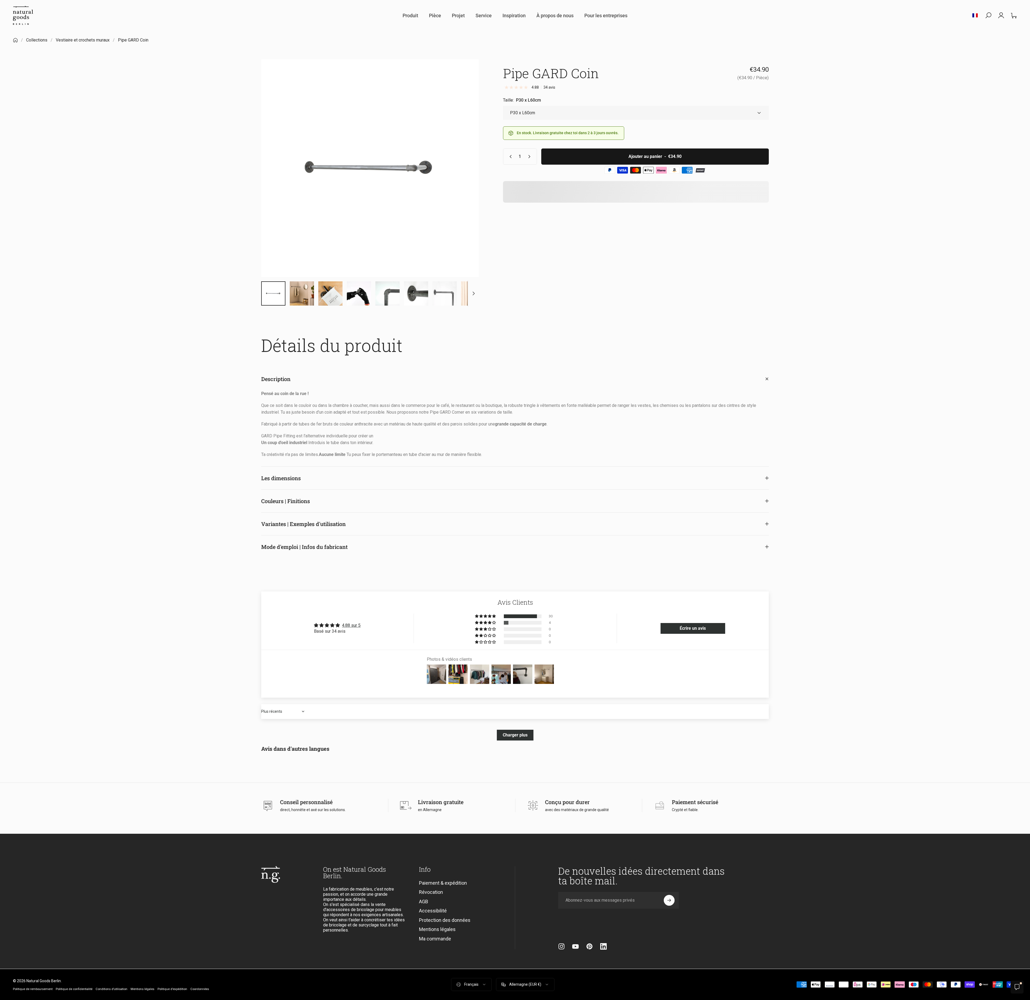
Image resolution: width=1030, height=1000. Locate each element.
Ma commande (435, 939)
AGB (423, 901)
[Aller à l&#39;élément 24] (444, 293)
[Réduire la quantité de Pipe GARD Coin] (509, 156)
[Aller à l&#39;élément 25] (473, 293)
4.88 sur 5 (351, 625)
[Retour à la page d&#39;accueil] (15, 40)
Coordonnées (199, 989)
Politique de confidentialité (74, 989)
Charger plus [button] (515, 735)
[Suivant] (464, 181)
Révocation (431, 892)
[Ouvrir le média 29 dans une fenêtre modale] (370, 168)
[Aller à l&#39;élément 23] (416, 293)
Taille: (522, 100)
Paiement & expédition (443, 883)
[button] (486, 616)
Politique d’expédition (172, 989)
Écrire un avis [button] (693, 628)
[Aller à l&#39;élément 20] (330, 293)
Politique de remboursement (33, 989)
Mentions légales (437, 929)
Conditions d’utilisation (111, 989)
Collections (36, 40)
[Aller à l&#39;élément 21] (359, 293)
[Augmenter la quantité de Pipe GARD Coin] (530, 156)
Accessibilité (433, 911)
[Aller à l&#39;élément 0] (273, 293)
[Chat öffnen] (1017, 987)
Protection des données (444, 920)
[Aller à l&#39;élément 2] (302, 293)
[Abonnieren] (669, 900)
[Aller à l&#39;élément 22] (387, 293)
